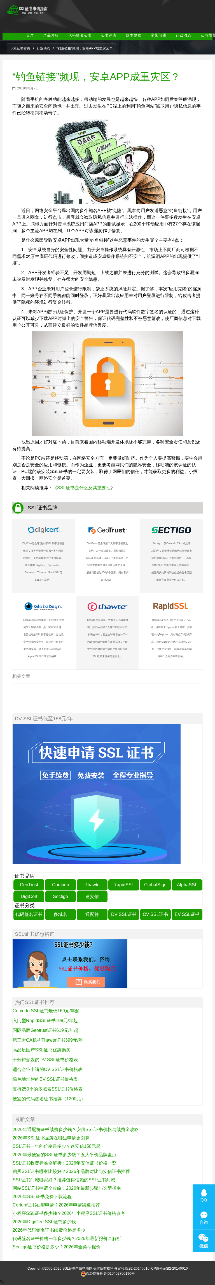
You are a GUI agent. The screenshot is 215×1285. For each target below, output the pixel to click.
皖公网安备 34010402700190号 (110, 1274)
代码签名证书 (28, 914)
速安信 (92, 896)
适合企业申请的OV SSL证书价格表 (48, 1069)
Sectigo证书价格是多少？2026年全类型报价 (57, 1246)
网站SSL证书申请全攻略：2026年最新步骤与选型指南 (67, 1188)
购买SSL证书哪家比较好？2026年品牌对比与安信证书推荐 (71, 1171)
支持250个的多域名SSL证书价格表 (48, 1089)
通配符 (92, 914)
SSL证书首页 (20, 48)
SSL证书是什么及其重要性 (84, 487)
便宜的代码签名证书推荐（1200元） (49, 1098)
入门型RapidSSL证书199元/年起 (45, 1020)
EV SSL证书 (187, 914)
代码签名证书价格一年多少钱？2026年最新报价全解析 (67, 1238)
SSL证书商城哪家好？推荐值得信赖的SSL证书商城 (64, 1179)
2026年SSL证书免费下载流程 (42, 1196)
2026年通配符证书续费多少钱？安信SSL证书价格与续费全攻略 (76, 1129)
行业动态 (43, 48)
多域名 (60, 914)
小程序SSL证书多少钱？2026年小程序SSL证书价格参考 (69, 1213)
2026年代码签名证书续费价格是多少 (49, 1230)
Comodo (60, 884)
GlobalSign (155, 884)
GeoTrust (29, 884)
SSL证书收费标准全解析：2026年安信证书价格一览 (64, 1163)
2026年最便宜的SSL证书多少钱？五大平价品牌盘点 (64, 1154)
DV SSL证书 (123, 914)
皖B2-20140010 (137, 1268)
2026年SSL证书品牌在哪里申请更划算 (51, 1138)
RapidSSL (123, 884)
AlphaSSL (187, 884)
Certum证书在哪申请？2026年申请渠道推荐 (56, 1205)
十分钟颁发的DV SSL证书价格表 (45, 1059)
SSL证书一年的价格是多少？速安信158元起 (57, 1146)
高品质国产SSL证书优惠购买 (42, 1050)
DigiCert (29, 896)
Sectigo (60, 896)
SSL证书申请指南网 (77, 1268)
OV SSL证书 (155, 914)
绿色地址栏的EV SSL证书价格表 (45, 1079)
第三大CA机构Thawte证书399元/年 (48, 1040)
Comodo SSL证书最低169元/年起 (46, 1010)
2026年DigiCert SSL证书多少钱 (44, 1221)
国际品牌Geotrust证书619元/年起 (45, 1030)
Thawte (92, 884)
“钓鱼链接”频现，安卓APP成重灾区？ (96, 76)
